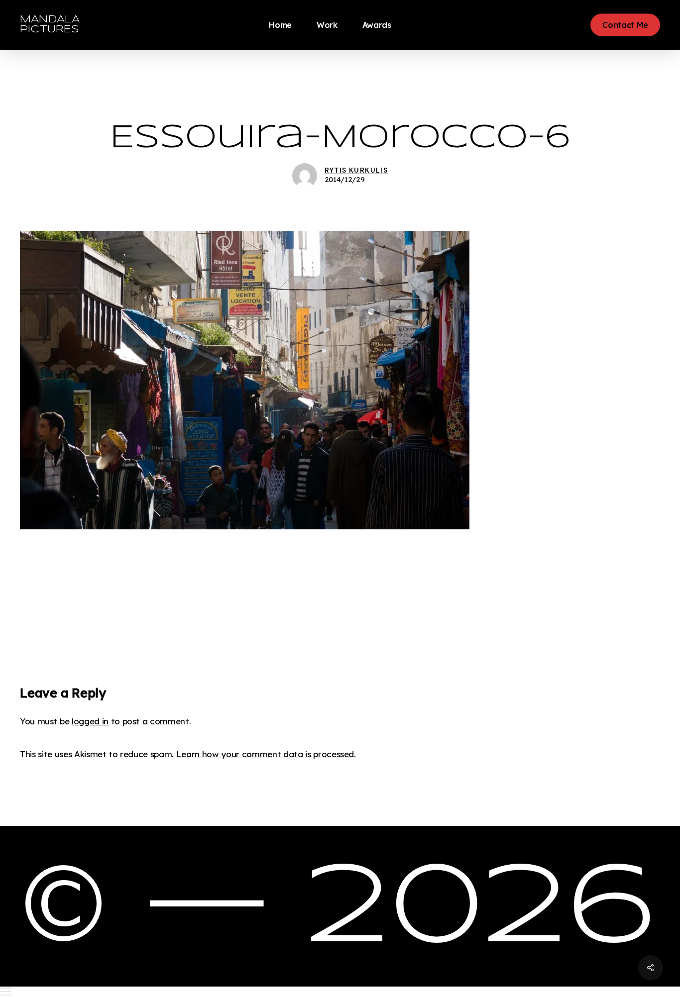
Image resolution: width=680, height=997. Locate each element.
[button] (340, 992)
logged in (90, 721)
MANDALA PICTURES (50, 24)
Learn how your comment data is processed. (266, 754)
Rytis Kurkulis (356, 170)
